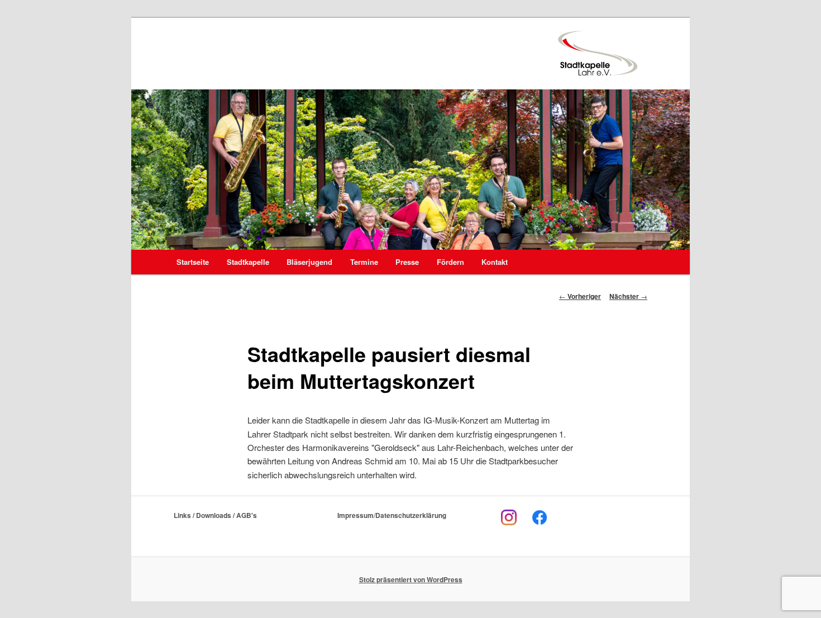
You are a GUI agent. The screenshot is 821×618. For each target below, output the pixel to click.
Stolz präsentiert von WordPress (410, 579)
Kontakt (494, 261)
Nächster (628, 296)
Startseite (192, 261)
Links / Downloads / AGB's (215, 515)
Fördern (450, 261)
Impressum (355, 515)
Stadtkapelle (248, 261)
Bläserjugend (309, 261)
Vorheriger (580, 296)
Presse (407, 261)
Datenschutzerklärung (410, 515)
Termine (364, 261)
